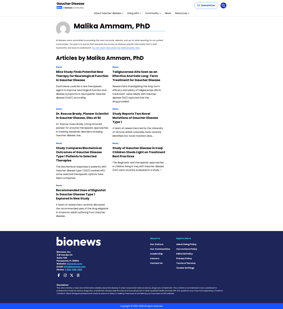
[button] (206, 5)
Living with (133, 13)
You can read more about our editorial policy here (116, 48)
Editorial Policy (184, 253)
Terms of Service (186, 263)
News (168, 13)
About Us (155, 238)
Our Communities (160, 249)
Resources (181, 13)
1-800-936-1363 (73, 269)
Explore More (183, 238)
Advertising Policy (186, 244)
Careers (154, 258)
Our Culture (156, 244)
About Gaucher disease (107, 13)
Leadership (156, 253)
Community (152, 13)
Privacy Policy (184, 258)
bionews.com (74, 263)
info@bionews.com (74, 266)
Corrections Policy (186, 249)
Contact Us (156, 263)
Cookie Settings (185, 267)
